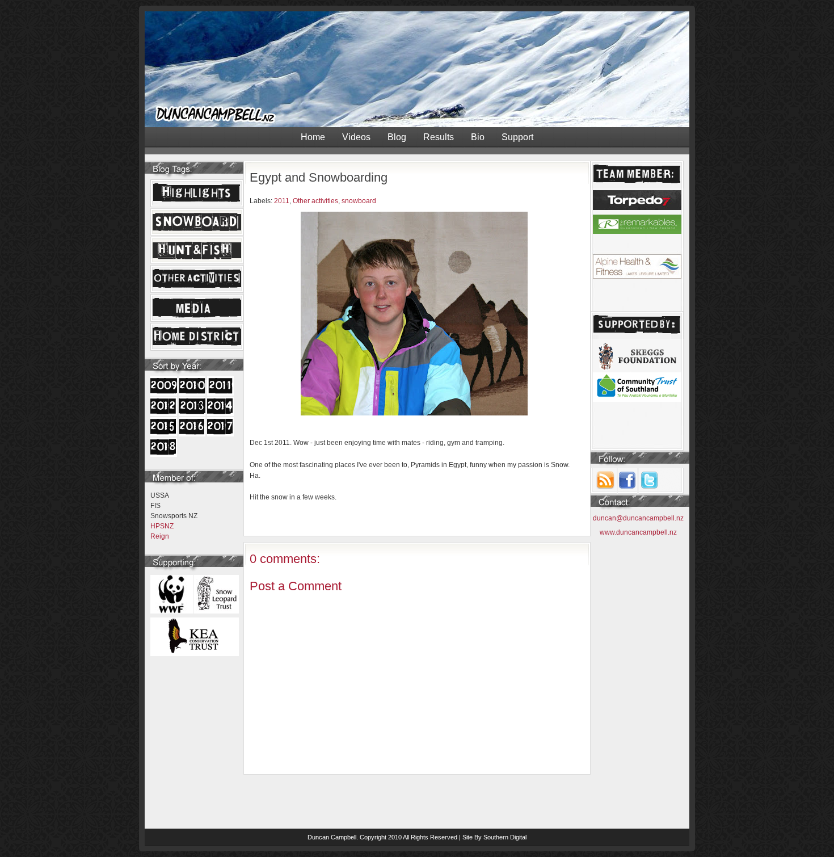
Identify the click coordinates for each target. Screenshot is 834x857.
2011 (281, 201)
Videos (356, 137)
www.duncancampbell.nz (638, 532)
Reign (159, 536)
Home (313, 137)
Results (438, 137)
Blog (396, 137)
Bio (478, 137)
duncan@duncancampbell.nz (638, 518)
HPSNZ (162, 526)
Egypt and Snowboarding (318, 177)
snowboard (359, 201)
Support (517, 137)
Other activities (315, 201)
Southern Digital (504, 837)
